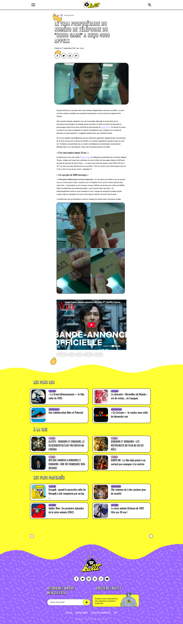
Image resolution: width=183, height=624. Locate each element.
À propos (69, 612)
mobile (71, 354)
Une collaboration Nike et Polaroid (66, 412)
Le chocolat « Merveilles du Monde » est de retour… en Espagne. (129, 396)
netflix (79, 354)
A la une (52, 391)
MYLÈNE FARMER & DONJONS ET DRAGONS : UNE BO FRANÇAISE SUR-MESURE (67, 464)
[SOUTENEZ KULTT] (122, 596)
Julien (81, 48)
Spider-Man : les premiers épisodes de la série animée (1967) (66, 510)
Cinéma (52, 438)
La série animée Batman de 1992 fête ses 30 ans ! (127, 510)
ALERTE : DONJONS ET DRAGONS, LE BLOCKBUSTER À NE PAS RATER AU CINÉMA (67, 445)
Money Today (85, 157)
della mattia (104, 619)
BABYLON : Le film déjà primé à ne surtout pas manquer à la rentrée (128, 462)
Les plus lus (54, 409)
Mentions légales (82, 612)
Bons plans (116, 486)
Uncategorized (69, 15)
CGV (115, 612)
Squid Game (88, 354)
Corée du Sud (62, 354)
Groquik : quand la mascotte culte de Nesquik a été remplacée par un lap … (67, 493)
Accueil (56, 15)
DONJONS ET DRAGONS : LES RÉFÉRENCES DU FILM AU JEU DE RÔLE (127, 445)
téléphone (98, 354)
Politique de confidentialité (100, 612)
